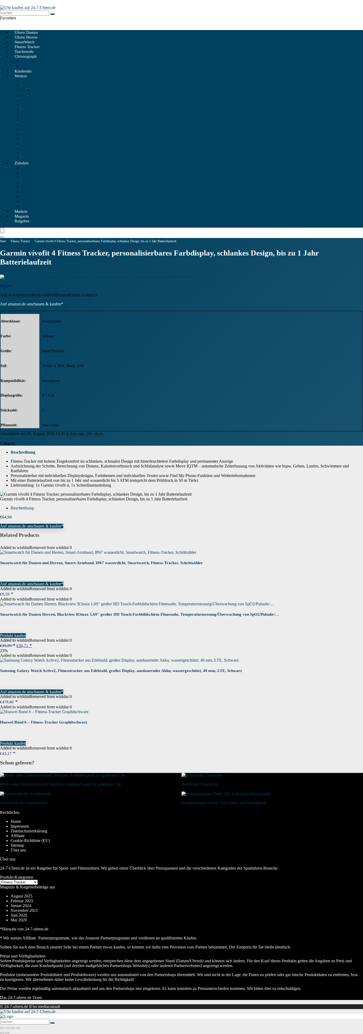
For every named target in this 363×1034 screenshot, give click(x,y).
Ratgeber (22, 221)
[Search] (2, 237)
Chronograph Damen (39, 65)
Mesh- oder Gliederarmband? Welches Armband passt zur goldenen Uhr (60, 784)
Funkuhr (28, 85)
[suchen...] (52, 14)
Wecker (27, 133)
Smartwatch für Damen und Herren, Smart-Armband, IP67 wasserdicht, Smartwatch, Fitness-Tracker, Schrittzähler (101, 563)
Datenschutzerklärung (29, 831)
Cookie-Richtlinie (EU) (30, 840)
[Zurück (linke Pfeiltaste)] (2, 1033)
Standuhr (28, 138)
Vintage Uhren (33, 110)
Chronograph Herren (38, 61)
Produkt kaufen (13, 635)
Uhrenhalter (31, 191)
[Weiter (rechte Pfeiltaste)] (7, 1033)
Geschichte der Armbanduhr (23, 803)
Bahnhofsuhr (32, 124)
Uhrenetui (29, 187)
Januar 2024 (21, 905)
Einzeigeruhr (32, 129)
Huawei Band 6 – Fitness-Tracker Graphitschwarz (43, 722)
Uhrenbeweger (33, 167)
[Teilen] (13, 1028)
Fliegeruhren (32, 119)
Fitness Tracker (20, 241)
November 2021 (24, 910)
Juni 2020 (19, 915)
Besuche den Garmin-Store (22, 438)
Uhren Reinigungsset (39, 201)
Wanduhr (29, 148)
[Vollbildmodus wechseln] (7, 1028)
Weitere (21, 76)
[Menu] (2, 230)
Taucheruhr (30, 105)
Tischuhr (28, 143)
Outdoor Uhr (32, 100)
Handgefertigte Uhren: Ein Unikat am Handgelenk (224, 803)
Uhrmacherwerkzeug (39, 177)
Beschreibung (23, 452)
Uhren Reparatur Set (38, 206)
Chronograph (26, 56)
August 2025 (21, 896)
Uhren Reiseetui (34, 196)
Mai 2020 (19, 920)
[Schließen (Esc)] (18, 1028)
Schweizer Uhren (35, 95)
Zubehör (22, 163)
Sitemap (17, 845)
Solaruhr (28, 80)
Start (3, 241)
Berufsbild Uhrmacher (200, 784)
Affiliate (17, 835)
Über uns (18, 850)
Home (16, 821)
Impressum (20, 826)
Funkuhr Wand (44, 90)
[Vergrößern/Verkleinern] (2, 1028)
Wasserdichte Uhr (36, 153)
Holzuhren (30, 114)
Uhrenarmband (34, 172)
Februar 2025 (22, 901)
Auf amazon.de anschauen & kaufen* (31, 304)
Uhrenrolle (30, 182)
